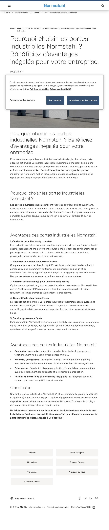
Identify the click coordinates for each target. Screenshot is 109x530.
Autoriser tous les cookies (83, 100)
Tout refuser (55, 100)
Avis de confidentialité (60, 89)
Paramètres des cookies (22, 100)
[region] (54, 92)
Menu (14, 6)
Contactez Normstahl (36, 414)
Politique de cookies (39, 89)
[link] (9, 12)
